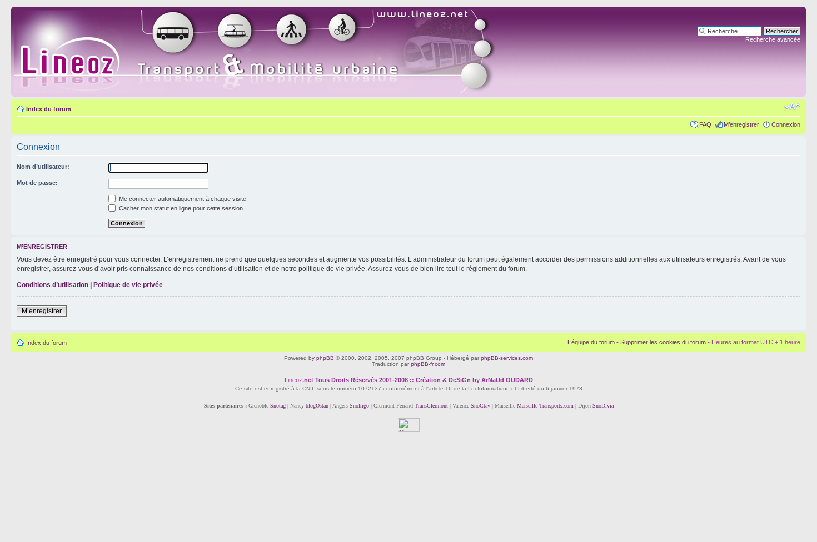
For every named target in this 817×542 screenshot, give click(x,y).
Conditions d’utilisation (52, 285)
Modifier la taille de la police (792, 107)
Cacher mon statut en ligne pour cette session (180, 208)
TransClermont (431, 406)
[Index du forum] (267, 51)
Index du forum (48, 109)
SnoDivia (603, 406)
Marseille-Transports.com (546, 406)
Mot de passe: (37, 182)
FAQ (705, 124)
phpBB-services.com (507, 358)
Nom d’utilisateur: (43, 166)
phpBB (325, 358)
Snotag (278, 406)
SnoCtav (480, 406)
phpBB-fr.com (428, 364)
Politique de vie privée (128, 285)
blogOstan (317, 406)
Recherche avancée (772, 39)
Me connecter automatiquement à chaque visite (181, 198)
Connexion (785, 124)
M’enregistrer (741, 124)
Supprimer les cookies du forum (663, 342)
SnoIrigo (359, 406)
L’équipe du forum (591, 342)
